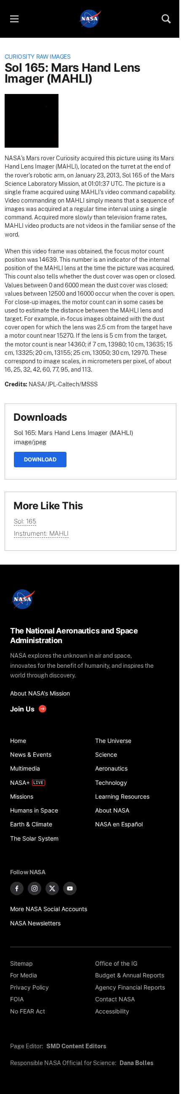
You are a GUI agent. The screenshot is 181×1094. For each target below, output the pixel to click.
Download (40, 459)
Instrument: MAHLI (41, 533)
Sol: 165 (25, 521)
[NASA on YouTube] (70, 888)
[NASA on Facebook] (17, 888)
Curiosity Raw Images (38, 56)
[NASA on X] (52, 888)
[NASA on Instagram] (34, 888)
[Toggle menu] (14, 19)
